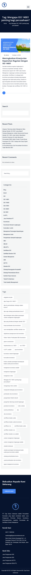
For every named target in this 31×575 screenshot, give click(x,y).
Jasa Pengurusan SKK (8, 554)
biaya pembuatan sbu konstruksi (12, 325)
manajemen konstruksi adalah (11, 367)
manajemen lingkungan (10, 371)
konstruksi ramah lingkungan (11, 353)
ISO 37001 (6, 205)
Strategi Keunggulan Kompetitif (12, 269)
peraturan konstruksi (9, 406)
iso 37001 (22, 345)
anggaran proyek (8, 297)
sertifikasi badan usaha (10, 418)
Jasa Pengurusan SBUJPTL (9, 563)
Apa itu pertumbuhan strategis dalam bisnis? (13, 306)
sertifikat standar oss (9, 430)
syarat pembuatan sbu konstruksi (12, 460)
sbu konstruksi (8, 414)
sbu (18, 410)
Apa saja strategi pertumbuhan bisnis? (14, 311)
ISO (4, 196)
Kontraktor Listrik (8, 228)
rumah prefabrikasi (9, 410)
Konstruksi (6, 221)
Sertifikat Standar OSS (10, 253)
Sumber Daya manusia (10, 276)
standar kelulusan (8, 446)
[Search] (26, 173)
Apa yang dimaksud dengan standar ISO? (14, 321)
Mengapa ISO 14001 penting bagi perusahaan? (12, 381)
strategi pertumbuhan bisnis (11, 456)
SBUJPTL (6, 247)
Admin (7, 55)
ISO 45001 (6, 209)
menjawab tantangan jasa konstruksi (13, 390)
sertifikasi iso (7, 426)
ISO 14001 (6, 199)
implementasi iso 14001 (10, 345)
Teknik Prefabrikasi (9, 279)
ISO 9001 (6, 212)
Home (5, 23)
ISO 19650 (6, 202)
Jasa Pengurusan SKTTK (8, 560)
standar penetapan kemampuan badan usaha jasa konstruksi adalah (14, 451)
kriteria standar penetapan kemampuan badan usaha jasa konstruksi (14, 362)
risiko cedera (21, 406)
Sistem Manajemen (9, 256)
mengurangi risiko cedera (10, 386)
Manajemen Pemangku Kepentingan (13, 231)
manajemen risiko (8, 376)
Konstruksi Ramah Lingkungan (12, 225)
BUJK (5, 193)
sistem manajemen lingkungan (12, 438)
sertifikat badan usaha (20, 426)
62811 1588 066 (9, 532)
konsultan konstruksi (9, 357)
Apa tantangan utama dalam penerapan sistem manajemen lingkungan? (14, 316)
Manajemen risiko (8, 234)
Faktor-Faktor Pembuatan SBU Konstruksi (15, 337)
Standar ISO (7, 266)
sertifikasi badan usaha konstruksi (13, 422)
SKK (5, 260)
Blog (5, 190)
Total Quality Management (11, 282)
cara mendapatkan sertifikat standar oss (14, 329)
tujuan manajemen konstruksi (11, 464)
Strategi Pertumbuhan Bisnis (11, 272)
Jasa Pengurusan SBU (8, 557)
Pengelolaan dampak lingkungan (13, 237)
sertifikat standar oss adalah (11, 434)
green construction (9, 341)
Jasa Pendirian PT (9, 218)
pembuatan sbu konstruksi (11, 394)
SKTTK (5, 263)
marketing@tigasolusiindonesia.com (14, 535)
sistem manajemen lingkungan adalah (13, 442)
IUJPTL (6, 215)
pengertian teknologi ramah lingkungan (14, 402)
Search (5, 106)
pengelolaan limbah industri (11, 398)
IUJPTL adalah (7, 349)
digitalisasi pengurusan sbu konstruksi (14, 333)
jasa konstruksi (19, 349)
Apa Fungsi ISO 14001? (10, 301)
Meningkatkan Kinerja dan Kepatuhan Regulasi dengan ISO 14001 (15, 61)
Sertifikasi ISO (7, 250)
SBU (5, 241)
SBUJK (5, 244)
